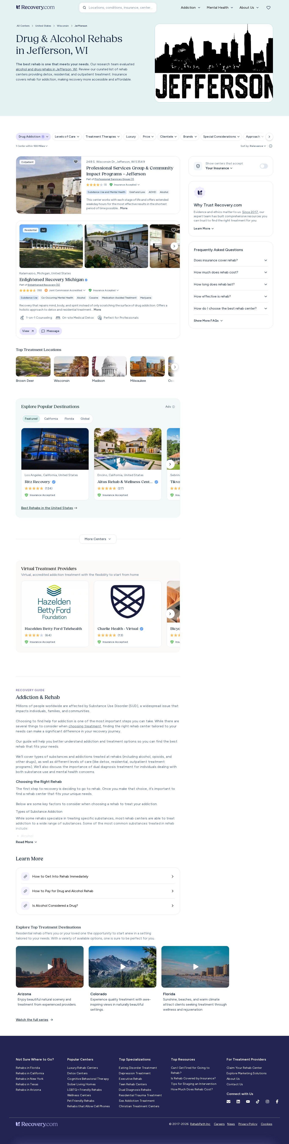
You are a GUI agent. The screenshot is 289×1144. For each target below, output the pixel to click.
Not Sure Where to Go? (35, 1059)
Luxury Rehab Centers (82, 1068)
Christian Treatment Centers (139, 1106)
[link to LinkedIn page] (238, 1101)
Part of (110, 179)
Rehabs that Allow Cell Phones (88, 1106)
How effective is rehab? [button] (212, 296)
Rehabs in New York (29, 1079)
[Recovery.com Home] (35, 7)
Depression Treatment (135, 1073)
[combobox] (118, 8)
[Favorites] (268, 7)
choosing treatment (85, 726)
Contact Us (235, 1084)
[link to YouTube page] (248, 1101)
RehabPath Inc (200, 1124)
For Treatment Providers (246, 1059)
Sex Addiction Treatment (137, 1101)
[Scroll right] (269, 137)
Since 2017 (250, 212)
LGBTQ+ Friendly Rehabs (84, 1090)
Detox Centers (77, 1073)
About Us (233, 1079)
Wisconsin (63, 25)
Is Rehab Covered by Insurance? (193, 1078)
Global (85, 418)
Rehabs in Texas (27, 1084)
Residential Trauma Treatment (140, 1095)
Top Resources (183, 1059)
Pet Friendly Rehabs (81, 1101)
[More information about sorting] (270, 146)
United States (43, 25)
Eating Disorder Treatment (138, 1068)
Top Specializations (135, 1059)
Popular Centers (80, 1059)
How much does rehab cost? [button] (216, 272)
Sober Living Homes (81, 1084)
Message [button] (53, 331)
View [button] (25, 331)
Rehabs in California (30, 1073)
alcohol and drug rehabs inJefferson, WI (46, 69)
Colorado (98, 994)
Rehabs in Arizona (28, 1090)
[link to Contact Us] (228, 1101)
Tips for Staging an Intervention (193, 1084)
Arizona (24, 994)
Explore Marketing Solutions (247, 1073)
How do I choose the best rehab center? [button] (225, 308)
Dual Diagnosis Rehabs (135, 1090)
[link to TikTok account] (258, 1101)
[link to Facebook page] (277, 1101)
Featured (31, 418)
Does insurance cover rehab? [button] (216, 260)
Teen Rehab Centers (133, 1084)
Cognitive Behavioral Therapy (88, 1079)
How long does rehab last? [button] (214, 284)
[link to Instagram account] (267, 1101)
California (51, 418)
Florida (69, 418)
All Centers (23, 25)
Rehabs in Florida (28, 1068)
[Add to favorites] (75, 162)
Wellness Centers (79, 1095)
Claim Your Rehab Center (244, 1068)
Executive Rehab (130, 1079)
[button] (40, 146)
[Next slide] (174, 246)
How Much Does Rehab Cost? (192, 1089)
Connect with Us (240, 1094)
